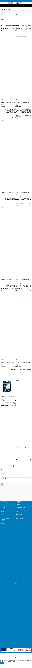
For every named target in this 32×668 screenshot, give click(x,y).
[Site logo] (12, 2)
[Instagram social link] (15, 0)
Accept (2, 662)
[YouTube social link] (16, 0)
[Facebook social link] (14, 0)
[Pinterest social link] (17, 0)
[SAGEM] (16, 493)
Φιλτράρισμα (3, 472)
